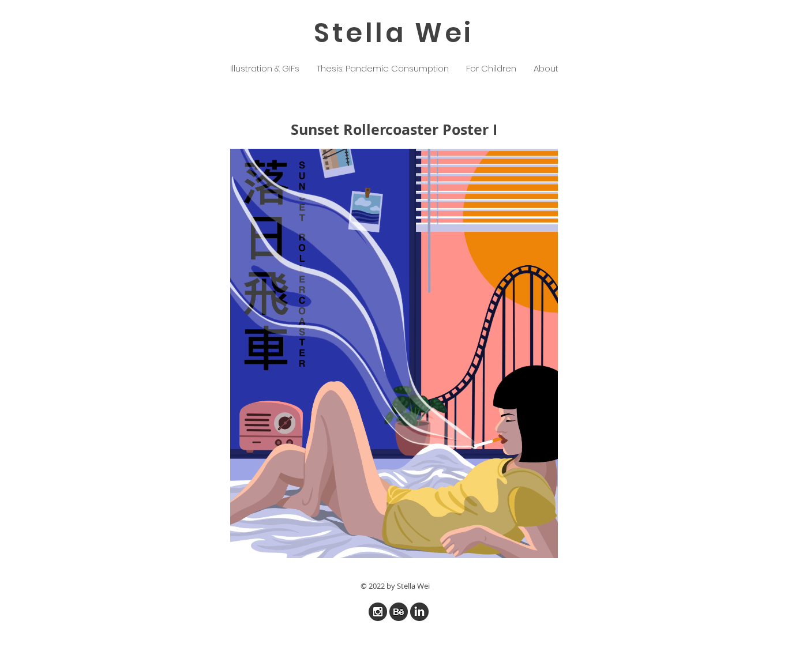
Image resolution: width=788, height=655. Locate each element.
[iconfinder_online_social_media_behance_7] (398, 612)
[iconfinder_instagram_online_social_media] (378, 612)
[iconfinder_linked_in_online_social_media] (419, 612)
